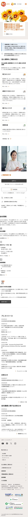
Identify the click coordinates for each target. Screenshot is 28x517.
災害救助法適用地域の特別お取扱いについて (12, 380)
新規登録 (15, 189)
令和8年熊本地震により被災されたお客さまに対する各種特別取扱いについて (15, 54)
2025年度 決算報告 (6, 420)
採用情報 (3, 477)
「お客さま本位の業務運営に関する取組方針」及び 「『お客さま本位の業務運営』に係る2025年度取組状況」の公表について (13, 354)
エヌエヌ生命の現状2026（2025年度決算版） (12, 415)
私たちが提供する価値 (7, 455)
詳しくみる (4, 86)
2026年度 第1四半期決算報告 (8, 321)
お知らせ (4, 459)
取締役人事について (6, 332)
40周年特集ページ (5, 302)
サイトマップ (18, 489)
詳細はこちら (9, 34)
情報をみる (2, 275)
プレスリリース (5, 457)
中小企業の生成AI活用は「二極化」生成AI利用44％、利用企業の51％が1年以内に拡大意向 (12, 326)
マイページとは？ (20, 193)
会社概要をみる (3, 238)
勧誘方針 (10, 484)
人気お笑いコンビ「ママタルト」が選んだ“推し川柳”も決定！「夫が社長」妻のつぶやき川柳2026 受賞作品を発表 (13, 338)
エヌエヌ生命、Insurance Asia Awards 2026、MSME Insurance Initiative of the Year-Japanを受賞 (13, 346)
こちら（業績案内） (6, 425)
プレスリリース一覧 (22, 371)
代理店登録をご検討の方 (7, 474)
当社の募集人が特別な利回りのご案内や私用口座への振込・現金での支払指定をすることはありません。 (15, 47)
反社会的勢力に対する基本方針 (16, 486)
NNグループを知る (4, 255)
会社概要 (4, 453)
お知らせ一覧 (23, 402)
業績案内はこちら (22, 433)
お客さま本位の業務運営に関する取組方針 (9, 487)
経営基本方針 (4, 484)
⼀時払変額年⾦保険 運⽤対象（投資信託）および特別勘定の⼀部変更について (14, 392)
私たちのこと (4, 450)
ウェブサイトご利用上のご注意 (7, 489)
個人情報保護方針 (16, 484)
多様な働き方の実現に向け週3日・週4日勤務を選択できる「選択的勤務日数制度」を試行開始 (14, 361)
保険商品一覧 (5, 139)
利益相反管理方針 (4, 486)
